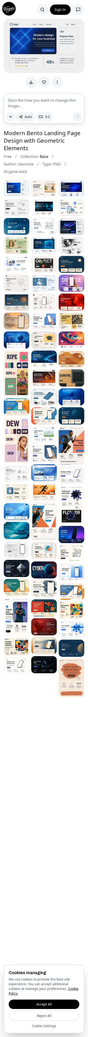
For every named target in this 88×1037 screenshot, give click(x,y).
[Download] (31, 82)
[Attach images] (10, 116)
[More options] (57, 82)
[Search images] (42, 9)
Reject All (44, 1015)
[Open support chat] (78, 9)
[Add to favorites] (44, 82)
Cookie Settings (44, 1026)
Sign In (60, 9)
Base (44, 156)
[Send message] (77, 116)
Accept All (44, 1004)
